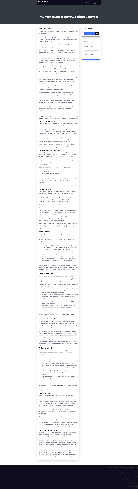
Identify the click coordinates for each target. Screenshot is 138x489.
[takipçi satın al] (45, 29)
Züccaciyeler (43, 1)
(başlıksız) (86, 41)
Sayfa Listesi (86, 51)
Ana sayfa (86, 2)
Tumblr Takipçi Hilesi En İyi (89, 54)
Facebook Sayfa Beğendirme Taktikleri (91, 43)
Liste (85, 49)
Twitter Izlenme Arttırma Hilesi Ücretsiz (91, 57)
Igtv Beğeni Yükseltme (88, 46)
